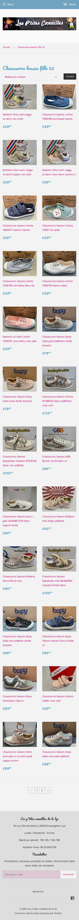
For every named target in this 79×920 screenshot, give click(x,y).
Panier (72, 4)
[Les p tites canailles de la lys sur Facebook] (72, 899)
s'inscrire (68, 874)
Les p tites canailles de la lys (42, 909)
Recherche (38, 891)
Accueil (6, 47)
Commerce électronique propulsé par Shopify (38, 913)
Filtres (70, 76)
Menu (10, 4)
